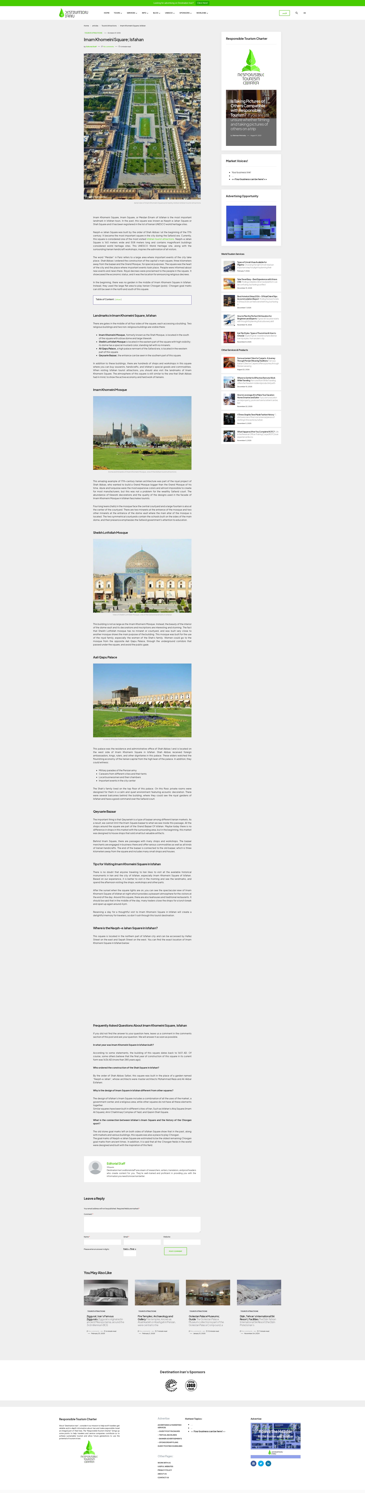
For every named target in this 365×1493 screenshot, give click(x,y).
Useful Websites (165, 1466)
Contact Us (163, 1477)
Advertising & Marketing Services (170, 1426)
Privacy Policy (165, 1470)
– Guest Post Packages (169, 1431)
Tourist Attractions (109, 26)
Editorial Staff (116, 1163)
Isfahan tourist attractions (160, 238)
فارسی (284, 13)
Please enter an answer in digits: (97, 1249)
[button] (297, 13)
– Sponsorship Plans (168, 1442)
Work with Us (164, 1463)
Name (87, 1237)
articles (95, 26)
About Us (162, 1474)
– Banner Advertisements (170, 1439)
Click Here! (202, 3)
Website (166, 1237)
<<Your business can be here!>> (249, 179)
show (118, 299)
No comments (108, 46)
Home (86, 26)
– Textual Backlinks (167, 1435)
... (192, 1424)
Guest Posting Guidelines (170, 1446)
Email (126, 1237)
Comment (88, 1214)
